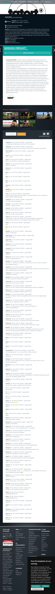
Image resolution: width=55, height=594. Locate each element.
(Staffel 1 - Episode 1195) (26, 365)
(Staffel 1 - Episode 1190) (26, 142)
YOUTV (6, 2)
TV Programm (21, 1)
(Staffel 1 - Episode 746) (27, 422)
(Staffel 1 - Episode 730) (26, 277)
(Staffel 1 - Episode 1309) (23, 387)
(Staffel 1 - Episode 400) (25, 333)
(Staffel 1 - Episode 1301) (26, 369)
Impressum (18, 574)
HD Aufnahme (32, 539)
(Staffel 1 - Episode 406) (25, 212)
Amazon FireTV (45, 533)
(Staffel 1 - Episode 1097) (26, 273)
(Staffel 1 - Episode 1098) (23, 193)
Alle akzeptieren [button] (36, 586)
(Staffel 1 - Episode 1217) (24, 430)
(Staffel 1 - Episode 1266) (25, 464)
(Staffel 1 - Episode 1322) (25, 304)
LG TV (42, 548)
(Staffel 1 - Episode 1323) (25, 300)
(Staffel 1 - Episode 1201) (25, 443)
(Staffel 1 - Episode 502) (25, 168)
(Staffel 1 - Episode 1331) (25, 216)
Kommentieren (21, 134)
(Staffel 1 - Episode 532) (25, 163)
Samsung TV (44, 546)
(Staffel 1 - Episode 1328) (25, 261)
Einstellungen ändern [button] (37, 589)
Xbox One (43, 543)
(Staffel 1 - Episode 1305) (26, 479)
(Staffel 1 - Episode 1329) (26, 257)
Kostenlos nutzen (20, 564)
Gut (44, 133)
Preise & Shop (19, 562)
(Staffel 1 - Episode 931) (26, 426)
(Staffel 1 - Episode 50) (24, 439)
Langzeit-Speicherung (34, 535)
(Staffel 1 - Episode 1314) (25, 359)
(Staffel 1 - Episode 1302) (25, 505)
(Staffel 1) (21, 492)
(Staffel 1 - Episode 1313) (26, 373)
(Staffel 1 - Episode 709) (25, 460)
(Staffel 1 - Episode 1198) (25, 252)
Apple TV (43, 539)
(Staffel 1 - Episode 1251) (24, 487)
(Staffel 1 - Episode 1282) (25, 185)
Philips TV (43, 550)
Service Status (19, 535)
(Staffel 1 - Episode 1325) (26, 290)
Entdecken (14, 1)
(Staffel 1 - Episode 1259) (26, 294)
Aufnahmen (29, 1)
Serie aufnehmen (28, 53)
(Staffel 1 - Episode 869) (24, 222)
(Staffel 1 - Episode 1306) (25, 469)
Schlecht (47, 133)
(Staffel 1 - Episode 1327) (26, 281)
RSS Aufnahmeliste (33, 548)
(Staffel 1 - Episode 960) (25, 354)
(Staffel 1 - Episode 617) (23, 227)
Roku (42, 541)
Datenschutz (19, 572)
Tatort (8, 17)
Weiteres (36, 1)
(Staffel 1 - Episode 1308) (25, 383)
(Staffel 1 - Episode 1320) (26, 327)
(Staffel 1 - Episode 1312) (26, 379)
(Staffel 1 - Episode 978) (25, 208)
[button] (51, 2)
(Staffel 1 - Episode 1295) (25, 337)
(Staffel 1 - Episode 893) (25, 244)
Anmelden (47, 1)
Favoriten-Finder (33, 537)
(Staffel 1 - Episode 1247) (28, 350)
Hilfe (41, 1)
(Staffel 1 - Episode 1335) (25, 204)
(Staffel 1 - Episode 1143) (26, 509)
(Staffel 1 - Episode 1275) (28, 151)
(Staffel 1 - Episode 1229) (25, 513)
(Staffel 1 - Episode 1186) (25, 417)
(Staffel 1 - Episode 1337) (25, 189)
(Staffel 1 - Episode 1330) (26, 231)
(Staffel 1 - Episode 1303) (26, 483)
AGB (17, 571)
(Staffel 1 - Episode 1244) (24, 172)
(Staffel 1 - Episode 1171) (24, 456)
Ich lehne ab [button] (45, 586)
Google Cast (44, 545)
